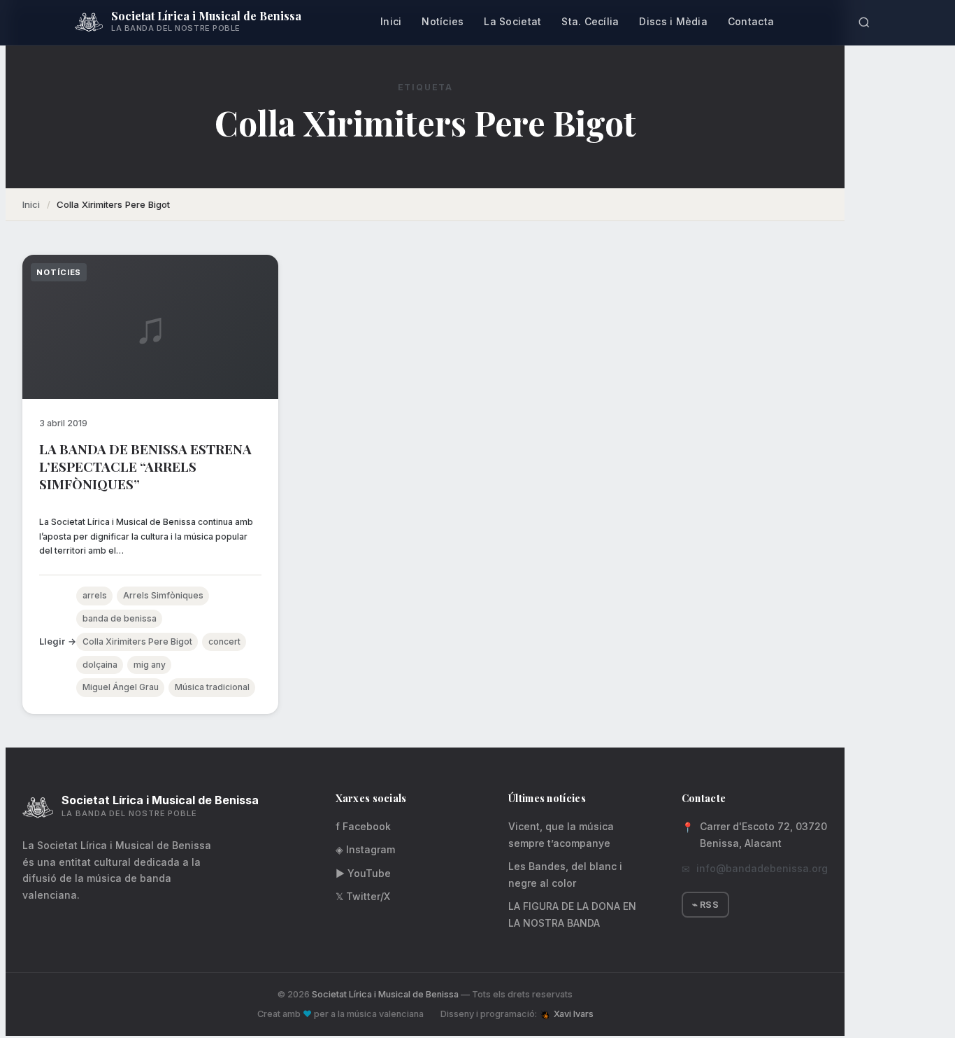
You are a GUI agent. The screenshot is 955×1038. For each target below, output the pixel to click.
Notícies (443, 21)
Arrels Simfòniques (163, 595)
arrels (94, 595)
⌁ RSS (705, 904)
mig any (150, 664)
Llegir (52, 641)
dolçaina (99, 664)
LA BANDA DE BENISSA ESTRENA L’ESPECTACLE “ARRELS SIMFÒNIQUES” (145, 466)
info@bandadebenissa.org (762, 868)
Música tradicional (212, 687)
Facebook (363, 826)
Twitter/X (363, 896)
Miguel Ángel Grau (120, 687)
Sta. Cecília (590, 21)
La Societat (512, 21)
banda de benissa (119, 618)
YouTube (363, 873)
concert (224, 641)
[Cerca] (864, 23)
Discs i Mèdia (673, 21)
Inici (390, 21)
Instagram (365, 849)
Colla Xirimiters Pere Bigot (137, 641)
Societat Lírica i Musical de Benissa (385, 994)
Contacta (751, 21)
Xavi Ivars (574, 1014)
